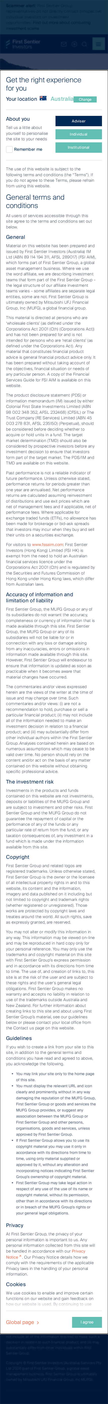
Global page (20, 1322)
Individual (78, 134)
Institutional (79, 147)
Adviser (78, 121)
